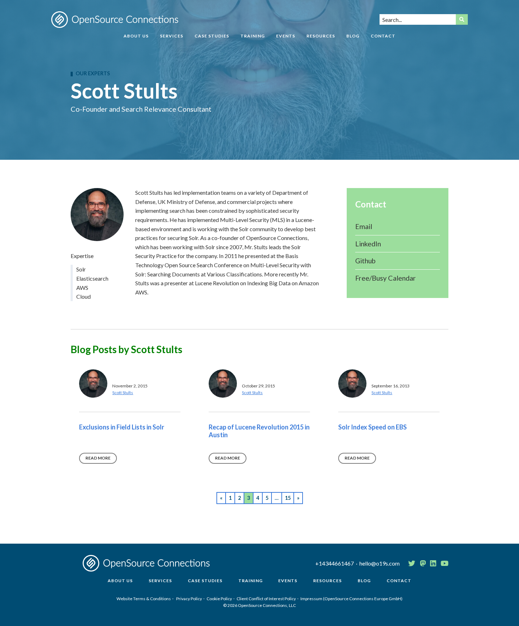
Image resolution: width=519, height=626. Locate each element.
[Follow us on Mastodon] (423, 563)
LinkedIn (368, 243)
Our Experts (93, 73)
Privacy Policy (189, 598)
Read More (98, 458)
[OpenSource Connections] (114, 20)
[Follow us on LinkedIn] (433, 563)
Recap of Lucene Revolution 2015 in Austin (259, 431)
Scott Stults (122, 392)
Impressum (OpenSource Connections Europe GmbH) (351, 598)
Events (285, 36)
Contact (383, 36)
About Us (136, 36)
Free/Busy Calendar (385, 278)
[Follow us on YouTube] (444, 563)
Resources (320, 36)
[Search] (462, 19)
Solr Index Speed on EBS (372, 427)
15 (288, 498)
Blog (352, 36)
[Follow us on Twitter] (411, 563)
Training (252, 36)
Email (363, 226)
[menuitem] (136, 39)
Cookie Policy (219, 598)
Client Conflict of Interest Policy (266, 598)
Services (171, 36)
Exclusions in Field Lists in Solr (121, 427)
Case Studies (212, 36)
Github (365, 260)
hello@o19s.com (379, 563)
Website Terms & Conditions (144, 598)
